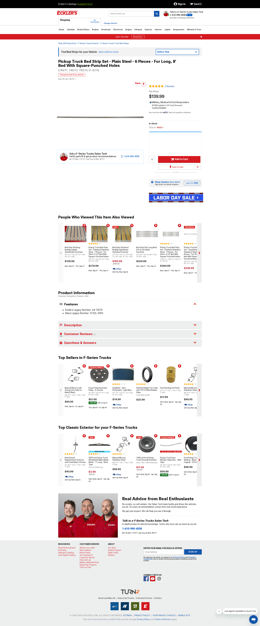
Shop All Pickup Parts (67, 43)
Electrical (118, 29)
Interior (158, 29)
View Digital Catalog (66, 555)
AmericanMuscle (107, 598)
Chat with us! (85, 560)
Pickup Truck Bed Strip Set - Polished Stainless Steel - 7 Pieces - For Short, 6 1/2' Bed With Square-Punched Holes (99, 254)
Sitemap (127, 615)
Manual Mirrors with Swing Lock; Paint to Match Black (75, 392)
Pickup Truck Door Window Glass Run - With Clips (170, 462)
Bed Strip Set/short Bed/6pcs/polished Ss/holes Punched (122, 252)
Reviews (111, 555)
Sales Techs (113, 553)
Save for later (177, 167)
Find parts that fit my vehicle (72, 75)
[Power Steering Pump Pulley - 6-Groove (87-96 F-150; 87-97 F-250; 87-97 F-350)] (99, 374)
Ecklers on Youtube (152, 578)
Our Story (112, 548)
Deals (61, 29)
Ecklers (158, 598)
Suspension (178, 29)
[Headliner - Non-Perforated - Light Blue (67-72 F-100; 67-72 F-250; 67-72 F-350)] (123, 374)
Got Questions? (86, 555)
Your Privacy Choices (164, 615)
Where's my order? (87, 548)
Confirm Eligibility (159, 108)
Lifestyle (71, 29)
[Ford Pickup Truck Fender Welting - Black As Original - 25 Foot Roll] (195, 444)
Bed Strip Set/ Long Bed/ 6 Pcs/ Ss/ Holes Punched (146, 252)
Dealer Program (114, 550)
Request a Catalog (66, 553)
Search (156, 14)
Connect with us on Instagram (159, 578)
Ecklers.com (81, 15)
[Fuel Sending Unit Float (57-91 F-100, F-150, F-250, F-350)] (171, 374)
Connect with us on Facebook (146, 578)
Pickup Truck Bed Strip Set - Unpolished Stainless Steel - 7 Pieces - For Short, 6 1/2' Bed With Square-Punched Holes (194, 255)
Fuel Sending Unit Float (170, 390)
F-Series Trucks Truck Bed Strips (114, 43)
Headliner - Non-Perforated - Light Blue (122, 391)
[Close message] (201, 37)
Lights (167, 29)
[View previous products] (60, 253)
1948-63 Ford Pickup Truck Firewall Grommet (146, 460)
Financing (62, 550)
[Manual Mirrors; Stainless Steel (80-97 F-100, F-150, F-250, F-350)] (195, 374)
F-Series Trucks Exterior (88, 43)
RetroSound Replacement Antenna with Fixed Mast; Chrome (75, 462)
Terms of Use (85, 567)
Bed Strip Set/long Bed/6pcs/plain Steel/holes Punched (75, 252)
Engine (128, 29)
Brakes (95, 29)
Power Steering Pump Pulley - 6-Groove (99, 391)
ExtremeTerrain (144, 598)
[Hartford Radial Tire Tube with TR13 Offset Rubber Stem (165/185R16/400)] (147, 374)
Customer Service (87, 557)
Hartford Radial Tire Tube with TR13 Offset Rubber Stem (147, 391)
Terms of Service (162, 619)
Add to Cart (181, 159)
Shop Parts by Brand (66, 548)
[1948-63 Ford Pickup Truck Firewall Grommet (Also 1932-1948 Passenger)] (147, 444)
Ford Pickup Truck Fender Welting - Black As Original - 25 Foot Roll (195, 460)
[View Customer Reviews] (156, 86)
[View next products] (199, 253)
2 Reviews (169, 86)
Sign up (192, 552)
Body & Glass (83, 29)
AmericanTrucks (126, 598)
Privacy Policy (179, 557)
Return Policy (85, 553)
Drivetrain (106, 29)
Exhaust (138, 29)
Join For (192, 183)
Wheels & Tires (194, 29)
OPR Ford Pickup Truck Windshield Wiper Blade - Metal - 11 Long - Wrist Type (99, 462)
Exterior (148, 29)
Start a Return (85, 550)
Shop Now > (138, 37)
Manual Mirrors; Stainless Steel (194, 391)
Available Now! (85, 4)
